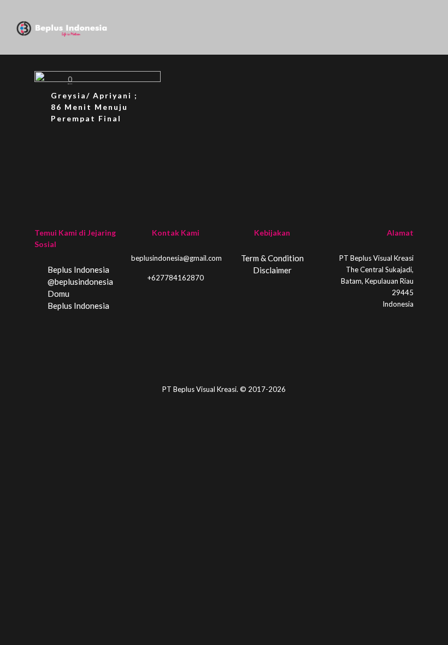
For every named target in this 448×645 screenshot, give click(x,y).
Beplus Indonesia (77, 269)
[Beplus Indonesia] (61, 27)
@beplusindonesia (79, 281)
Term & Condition (272, 258)
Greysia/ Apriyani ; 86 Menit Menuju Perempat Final (94, 107)
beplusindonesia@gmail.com (176, 258)
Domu (57, 293)
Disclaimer (272, 270)
